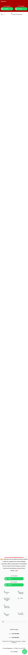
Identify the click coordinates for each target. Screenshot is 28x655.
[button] (24, 651)
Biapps (16, 651)
